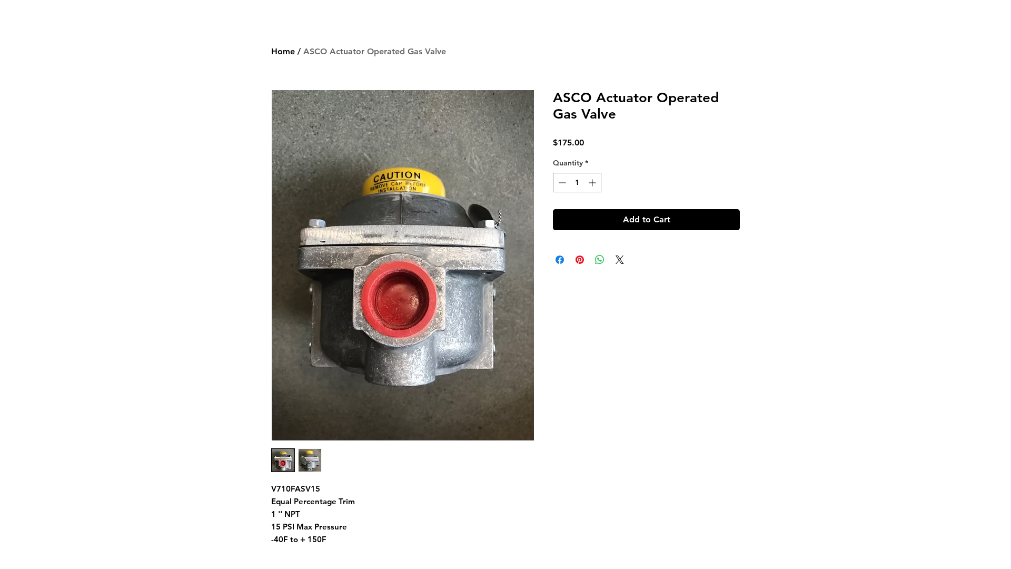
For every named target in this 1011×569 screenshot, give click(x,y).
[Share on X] (619, 259)
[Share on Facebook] (559, 259)
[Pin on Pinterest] (579, 259)
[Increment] (593, 182)
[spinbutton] (577, 182)
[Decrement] (561, 182)
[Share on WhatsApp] (599, 259)
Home (283, 51)
